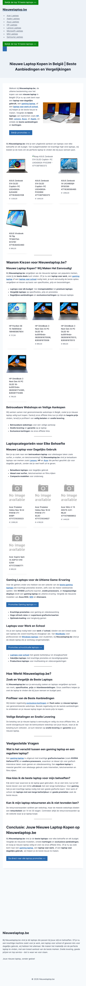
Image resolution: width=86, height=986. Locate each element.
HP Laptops (12, 25)
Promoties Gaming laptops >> (22, 604)
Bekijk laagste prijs (68, 198)
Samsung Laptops (15, 37)
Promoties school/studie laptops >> (25, 647)
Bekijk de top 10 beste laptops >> (20, 2)
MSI (31, 597)
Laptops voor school (19, 655)
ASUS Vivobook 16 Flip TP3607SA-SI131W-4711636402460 (16, 239)
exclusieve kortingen (36, 703)
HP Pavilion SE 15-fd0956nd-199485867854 (16, 329)
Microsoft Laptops (15, 31)
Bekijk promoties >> (20, 132)
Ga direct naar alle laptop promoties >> (26, 858)
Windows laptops (30, 637)
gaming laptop (28, 103)
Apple (33, 119)
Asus (24, 119)
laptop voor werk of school (25, 107)
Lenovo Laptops (14, 28)
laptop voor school (28, 279)
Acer (46, 460)
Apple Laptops (13, 19)
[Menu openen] (5, 48)
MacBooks (60, 634)
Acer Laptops (13, 16)
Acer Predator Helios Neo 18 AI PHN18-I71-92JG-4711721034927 (42, 513)
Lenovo (17, 119)
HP (37, 116)
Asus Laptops (13, 22)
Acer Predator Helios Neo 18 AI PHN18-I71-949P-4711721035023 (16, 513)
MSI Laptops (12, 34)
